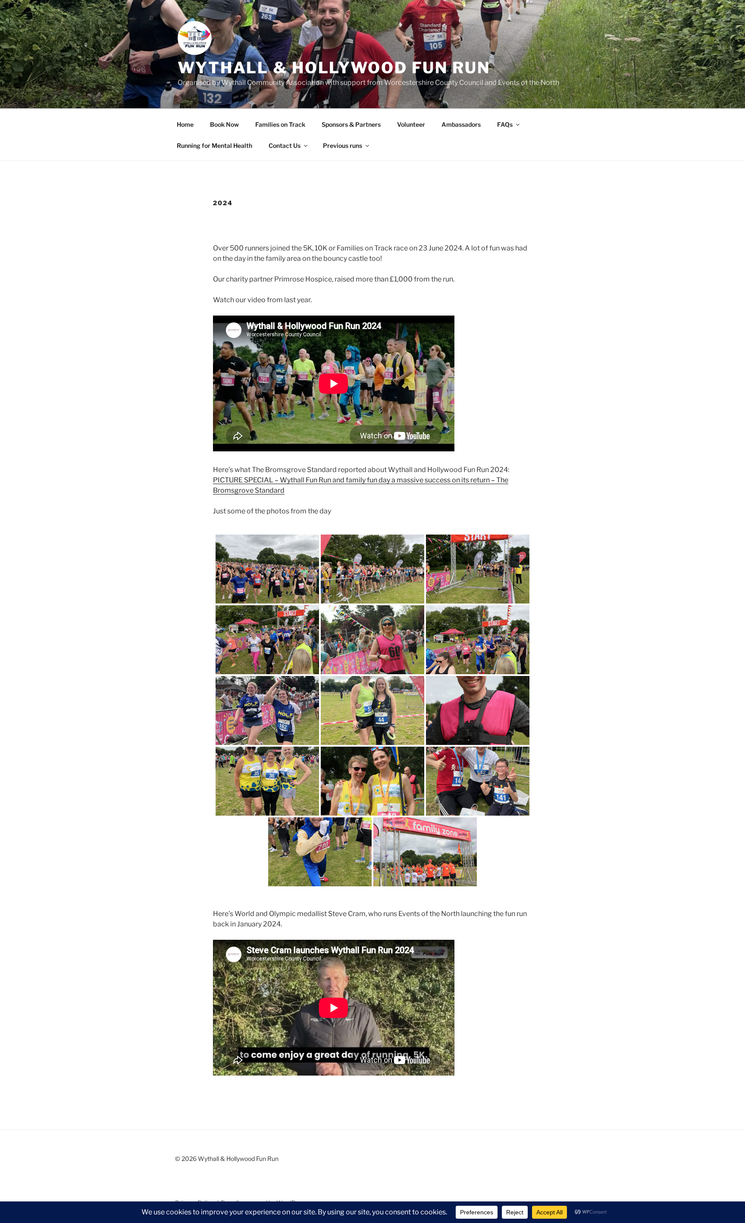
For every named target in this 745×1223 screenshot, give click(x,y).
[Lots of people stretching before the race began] (267, 569)
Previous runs (342, 145)
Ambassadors (461, 124)
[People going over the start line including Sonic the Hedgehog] (477, 639)
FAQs (505, 124)
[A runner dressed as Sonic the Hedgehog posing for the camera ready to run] (320, 851)
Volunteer (411, 124)
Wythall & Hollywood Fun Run (334, 67)
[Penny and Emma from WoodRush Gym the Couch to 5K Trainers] (372, 710)
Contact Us (285, 145)
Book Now (224, 124)
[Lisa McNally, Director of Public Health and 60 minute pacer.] (372, 639)
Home (185, 124)
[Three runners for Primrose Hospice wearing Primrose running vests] (267, 781)
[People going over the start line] (267, 639)
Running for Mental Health (214, 145)
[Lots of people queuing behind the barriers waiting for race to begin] (372, 569)
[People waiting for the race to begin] (477, 569)
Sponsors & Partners (351, 124)
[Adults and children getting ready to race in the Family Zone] (425, 851)
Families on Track (280, 124)
